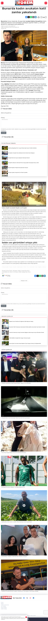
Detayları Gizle (24, 280)
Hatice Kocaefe (11, 90)
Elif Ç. (25, 266)
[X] (27, 598)
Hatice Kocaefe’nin (24, 77)
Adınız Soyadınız (6, 113)
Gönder (4, 132)
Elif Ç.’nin (18, 74)
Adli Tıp (44, 266)
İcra (36, 266)
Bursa (3, 62)
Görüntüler (32, 266)
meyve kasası (39, 74)
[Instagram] (30, 598)
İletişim (2, 603)
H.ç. (28, 266)
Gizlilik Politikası (4, 608)
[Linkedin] (33, 598)
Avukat (15, 77)
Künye (2, 602)
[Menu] (46, 3)
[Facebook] (24, 598)
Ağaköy (6, 84)
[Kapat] (26, 617)
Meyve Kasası (20, 266)
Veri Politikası (3, 606)
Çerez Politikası (4, 607)
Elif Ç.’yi (9, 89)
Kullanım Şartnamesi (5, 604)
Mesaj (3, 117)
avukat (28, 21)
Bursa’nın (4, 21)
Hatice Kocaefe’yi (36, 21)
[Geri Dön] (2, 3)
